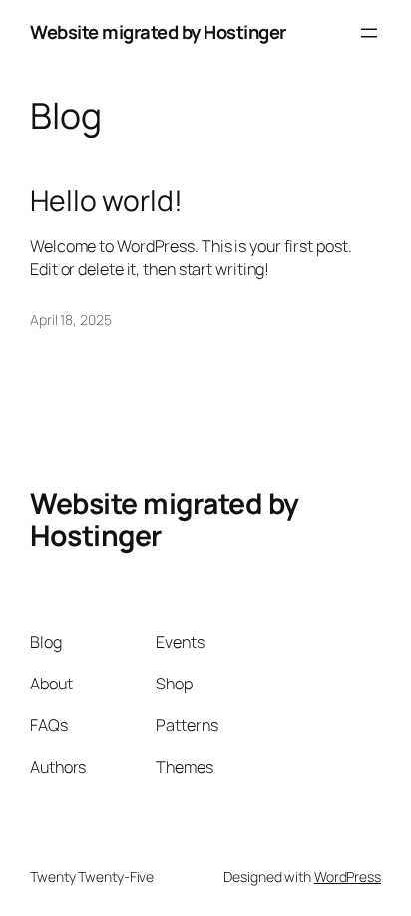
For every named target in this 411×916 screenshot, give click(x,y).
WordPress (347, 876)
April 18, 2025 (71, 319)
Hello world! (106, 201)
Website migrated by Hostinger (158, 32)
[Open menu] (369, 33)
